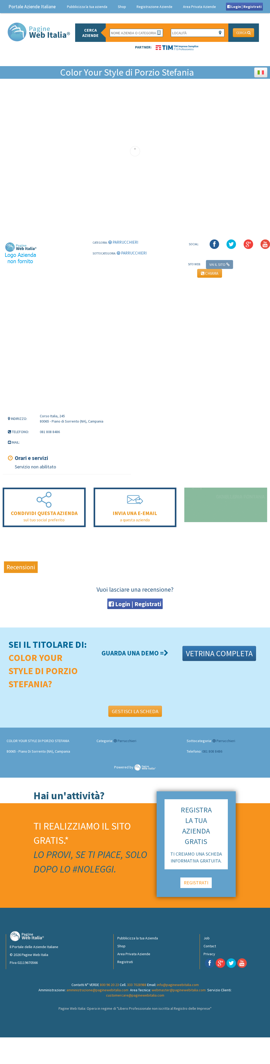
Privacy (209, 954)
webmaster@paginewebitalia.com (179, 990)
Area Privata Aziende (199, 6)
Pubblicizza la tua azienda (87, 6)
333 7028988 (136, 984)
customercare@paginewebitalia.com (135, 995)
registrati (196, 883)
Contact (210, 946)
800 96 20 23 (109, 984)
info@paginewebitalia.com (178, 984)
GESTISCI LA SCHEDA (135, 711)
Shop (122, 6)
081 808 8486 (212, 751)
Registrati (125, 961)
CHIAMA (211, 273)
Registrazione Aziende (154, 6)
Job (207, 938)
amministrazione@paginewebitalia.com (97, 990)
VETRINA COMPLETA (219, 653)
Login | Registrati (246, 6)
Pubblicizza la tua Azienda (137, 938)
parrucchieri (125, 242)
